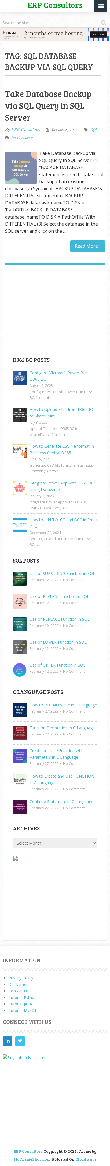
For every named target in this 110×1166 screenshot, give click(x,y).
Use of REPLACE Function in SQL (60, 619)
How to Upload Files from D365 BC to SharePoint (62, 413)
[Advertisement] (55, 312)
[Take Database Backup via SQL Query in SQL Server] (21, 168)
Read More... (87, 246)
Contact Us (18, 991)
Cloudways (85, 1159)
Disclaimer (18, 984)
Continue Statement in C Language (61, 801)
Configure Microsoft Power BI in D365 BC (59, 376)
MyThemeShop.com (32, 1159)
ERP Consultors (25, 129)
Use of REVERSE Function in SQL (59, 596)
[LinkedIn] (7, 1041)
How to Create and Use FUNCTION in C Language (62, 779)
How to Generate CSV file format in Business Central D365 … (62, 449)
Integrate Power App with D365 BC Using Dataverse (62, 486)
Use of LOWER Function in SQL (58, 642)
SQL (94, 129)
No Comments (22, 137)
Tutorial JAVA (20, 1004)
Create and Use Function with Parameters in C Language (56, 754)
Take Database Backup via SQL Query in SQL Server (48, 105)
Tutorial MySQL (22, 1010)
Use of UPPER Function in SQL (57, 665)
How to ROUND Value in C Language (63, 705)
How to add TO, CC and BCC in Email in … (63, 523)
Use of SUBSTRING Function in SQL (62, 573)
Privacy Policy (20, 978)
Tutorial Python (22, 997)
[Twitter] (20, 1041)
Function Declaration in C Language (62, 727)
